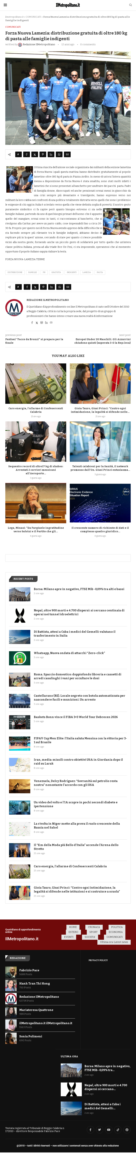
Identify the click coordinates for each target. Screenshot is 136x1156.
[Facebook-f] (90, 1129)
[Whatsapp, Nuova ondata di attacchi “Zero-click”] (19, 658)
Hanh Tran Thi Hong (34, 983)
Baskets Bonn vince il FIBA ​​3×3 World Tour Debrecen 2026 (76, 717)
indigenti (71, 272)
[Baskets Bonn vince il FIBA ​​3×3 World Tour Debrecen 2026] (19, 722)
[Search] (130, 5)
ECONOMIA (116, 932)
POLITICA (117, 927)
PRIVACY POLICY (98, 960)
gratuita (56, 272)
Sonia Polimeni (30, 1036)
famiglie (32, 272)
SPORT (93, 932)
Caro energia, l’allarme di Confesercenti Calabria (70, 866)
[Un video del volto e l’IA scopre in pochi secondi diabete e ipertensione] (19, 808)
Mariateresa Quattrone (36, 1010)
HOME (73, 927)
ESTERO (73, 932)
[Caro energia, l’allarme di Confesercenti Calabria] (35, 383)
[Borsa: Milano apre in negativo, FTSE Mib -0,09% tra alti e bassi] (19, 594)
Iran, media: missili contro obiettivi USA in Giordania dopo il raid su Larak (78, 761)
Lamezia (87, 272)
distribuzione (15, 272)
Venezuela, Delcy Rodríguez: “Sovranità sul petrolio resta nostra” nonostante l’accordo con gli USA (76, 783)
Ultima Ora (69, 1056)
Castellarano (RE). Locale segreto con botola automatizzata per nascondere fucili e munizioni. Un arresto (79, 697)
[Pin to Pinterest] (42, 154)
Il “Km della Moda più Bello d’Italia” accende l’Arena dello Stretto (76, 847)
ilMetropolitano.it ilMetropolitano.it (45, 1023)
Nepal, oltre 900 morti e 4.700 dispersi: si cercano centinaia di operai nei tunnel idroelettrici (79, 612)
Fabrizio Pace (29, 970)
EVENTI (68, 937)
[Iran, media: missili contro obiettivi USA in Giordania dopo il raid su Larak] (19, 765)
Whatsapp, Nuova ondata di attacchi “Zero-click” (69, 653)
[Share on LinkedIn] (51, 154)
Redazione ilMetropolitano (48, 300)
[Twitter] (99, 1129)
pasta (100, 272)
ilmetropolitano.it (14, 17)
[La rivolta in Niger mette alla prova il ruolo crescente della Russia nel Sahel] (19, 829)
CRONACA (94, 927)
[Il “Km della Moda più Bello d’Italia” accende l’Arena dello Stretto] (19, 850)
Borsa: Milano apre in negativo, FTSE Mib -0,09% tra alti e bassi (79, 589)
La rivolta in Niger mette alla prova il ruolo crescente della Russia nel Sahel (77, 825)
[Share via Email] (67, 154)
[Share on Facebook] (26, 154)
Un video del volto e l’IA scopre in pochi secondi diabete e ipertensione (76, 804)
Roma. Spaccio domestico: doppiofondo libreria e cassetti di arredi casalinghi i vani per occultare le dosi (77, 676)
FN (44, 272)
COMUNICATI (33, 17)
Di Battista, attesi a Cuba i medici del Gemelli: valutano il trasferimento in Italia (74, 633)
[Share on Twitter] (34, 154)
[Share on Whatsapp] (59, 154)
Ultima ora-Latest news (114, 942)
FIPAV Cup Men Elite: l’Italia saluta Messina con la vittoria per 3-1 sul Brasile (80, 740)
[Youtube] (108, 1129)
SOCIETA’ (90, 937)
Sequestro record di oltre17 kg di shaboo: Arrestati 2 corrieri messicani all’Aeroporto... (35, 470)
